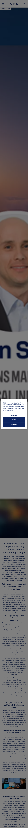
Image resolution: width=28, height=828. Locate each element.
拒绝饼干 (14, 419)
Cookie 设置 (14, 415)
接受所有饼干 (14, 424)
